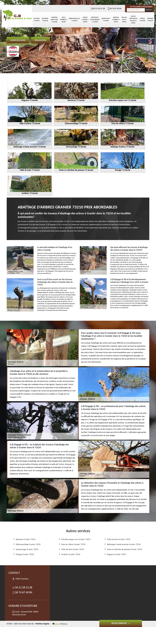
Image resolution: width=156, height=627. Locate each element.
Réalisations (40, 40)
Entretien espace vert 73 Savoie (54, 20)
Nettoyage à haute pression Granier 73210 (124, 544)
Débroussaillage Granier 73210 (28, 544)
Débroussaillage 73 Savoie (74, 19)
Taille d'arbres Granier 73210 (118, 539)
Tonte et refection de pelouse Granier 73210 (124, 549)
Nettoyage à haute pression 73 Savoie (95, 20)
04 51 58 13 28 (99, 9)
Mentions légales (42, 624)
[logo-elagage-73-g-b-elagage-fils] (17, 13)
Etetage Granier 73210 (25, 554)
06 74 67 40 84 (115, 9)
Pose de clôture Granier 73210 (73, 544)
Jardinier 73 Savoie (150, 19)
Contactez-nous (17, 40)
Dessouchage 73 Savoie (106, 19)
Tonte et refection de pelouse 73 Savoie (133, 20)
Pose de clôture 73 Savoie (85, 20)
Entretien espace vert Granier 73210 (75, 539)
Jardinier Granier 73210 (70, 554)
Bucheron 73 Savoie (45, 19)
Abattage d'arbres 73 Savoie (115, 20)
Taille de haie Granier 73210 (72, 549)
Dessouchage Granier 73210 (27, 549)
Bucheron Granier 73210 (25, 539)
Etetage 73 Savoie (142, 19)
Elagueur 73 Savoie (36, 19)
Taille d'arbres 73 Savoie (63, 20)
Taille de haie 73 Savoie (124, 20)
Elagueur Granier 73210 (116, 554)
